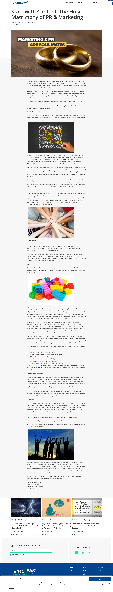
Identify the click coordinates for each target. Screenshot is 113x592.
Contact (96, 3)
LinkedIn (100, 571)
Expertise (72, 571)
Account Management (21, 520)
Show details (23, 589)
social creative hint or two (39, 164)
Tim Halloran (17, 531)
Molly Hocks (18, 24)
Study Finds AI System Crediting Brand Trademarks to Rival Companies (55, 526)
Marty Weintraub (49, 531)
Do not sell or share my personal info (100, 583)
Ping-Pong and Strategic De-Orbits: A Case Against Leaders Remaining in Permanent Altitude (25, 526)
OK (100, 579)
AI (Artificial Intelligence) (51, 520)
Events (85, 574)
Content (23, 22)
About (79, 3)
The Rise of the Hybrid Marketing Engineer (86, 525)
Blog (87, 3)
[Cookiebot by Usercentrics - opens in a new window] (10, 589)
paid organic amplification (42, 367)
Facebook (101, 574)
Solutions (70, 3)
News (85, 571)
